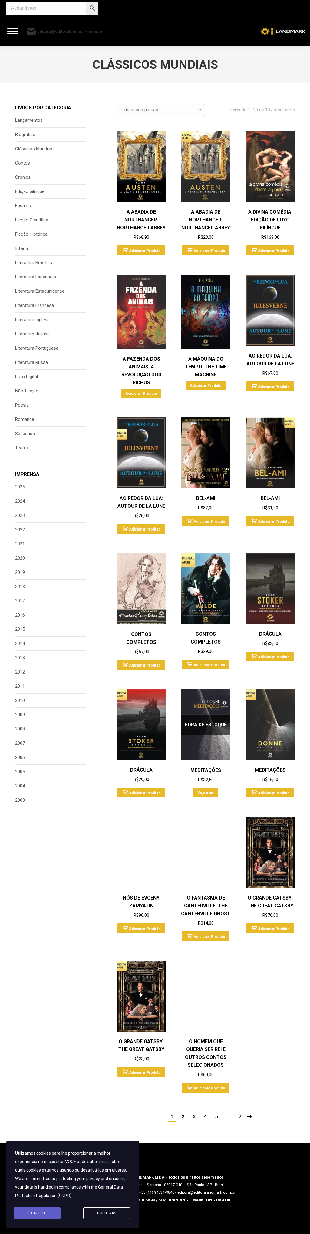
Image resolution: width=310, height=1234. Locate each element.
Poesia (22, 405)
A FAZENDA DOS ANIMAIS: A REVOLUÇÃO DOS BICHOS (141, 370)
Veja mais (205, 792)
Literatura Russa (31, 362)
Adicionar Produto (145, 251)
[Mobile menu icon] (13, 31)
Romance (24, 419)
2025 (20, 487)
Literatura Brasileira (34, 262)
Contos (22, 163)
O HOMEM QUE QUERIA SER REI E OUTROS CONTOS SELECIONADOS (205, 1053)
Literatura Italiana (32, 334)
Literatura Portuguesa (36, 348)
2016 (20, 615)
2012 (20, 672)
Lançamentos (29, 120)
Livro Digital (26, 376)
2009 (20, 714)
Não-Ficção (26, 391)
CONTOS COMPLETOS (141, 638)
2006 (20, 757)
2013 (20, 657)
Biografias (25, 134)
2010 (20, 700)
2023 (20, 515)
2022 (20, 529)
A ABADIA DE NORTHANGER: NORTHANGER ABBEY (141, 220)
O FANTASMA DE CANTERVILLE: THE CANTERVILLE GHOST (205, 905)
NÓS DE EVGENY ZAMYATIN (141, 902)
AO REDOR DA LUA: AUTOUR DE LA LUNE (270, 360)
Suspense (25, 433)
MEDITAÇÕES (205, 770)
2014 (20, 643)
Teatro (21, 448)
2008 (20, 729)
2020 (20, 558)
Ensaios (23, 205)
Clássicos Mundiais (34, 148)
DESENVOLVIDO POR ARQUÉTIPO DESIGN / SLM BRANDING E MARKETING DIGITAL (155, 1200)
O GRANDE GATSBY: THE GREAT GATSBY (270, 902)
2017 (20, 601)
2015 (20, 629)
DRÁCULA (270, 634)
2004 (20, 786)
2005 (20, 771)
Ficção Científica (31, 220)
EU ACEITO (37, 1213)
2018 (20, 586)
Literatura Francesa (34, 305)
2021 (20, 544)
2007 (20, 743)
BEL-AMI (205, 498)
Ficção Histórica (31, 234)
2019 (20, 572)
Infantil (22, 248)
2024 (20, 501)
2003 (20, 800)
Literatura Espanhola (35, 277)
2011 (20, 686)
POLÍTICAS (106, 1213)
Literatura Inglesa (32, 319)
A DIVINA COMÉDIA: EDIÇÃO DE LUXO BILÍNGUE (270, 220)
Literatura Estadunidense (39, 291)
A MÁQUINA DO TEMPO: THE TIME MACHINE (206, 367)
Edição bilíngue (30, 191)
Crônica (23, 177)
